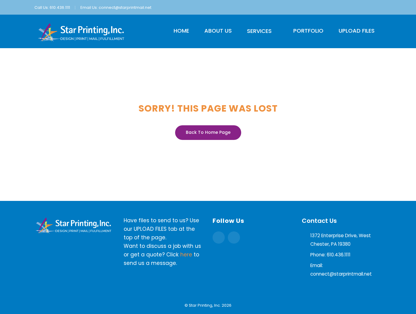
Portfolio (308, 30)
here (186, 254)
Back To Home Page (208, 132)
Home (181, 30)
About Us (218, 30)
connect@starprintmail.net (125, 7)
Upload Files (357, 30)
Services (259, 31)
